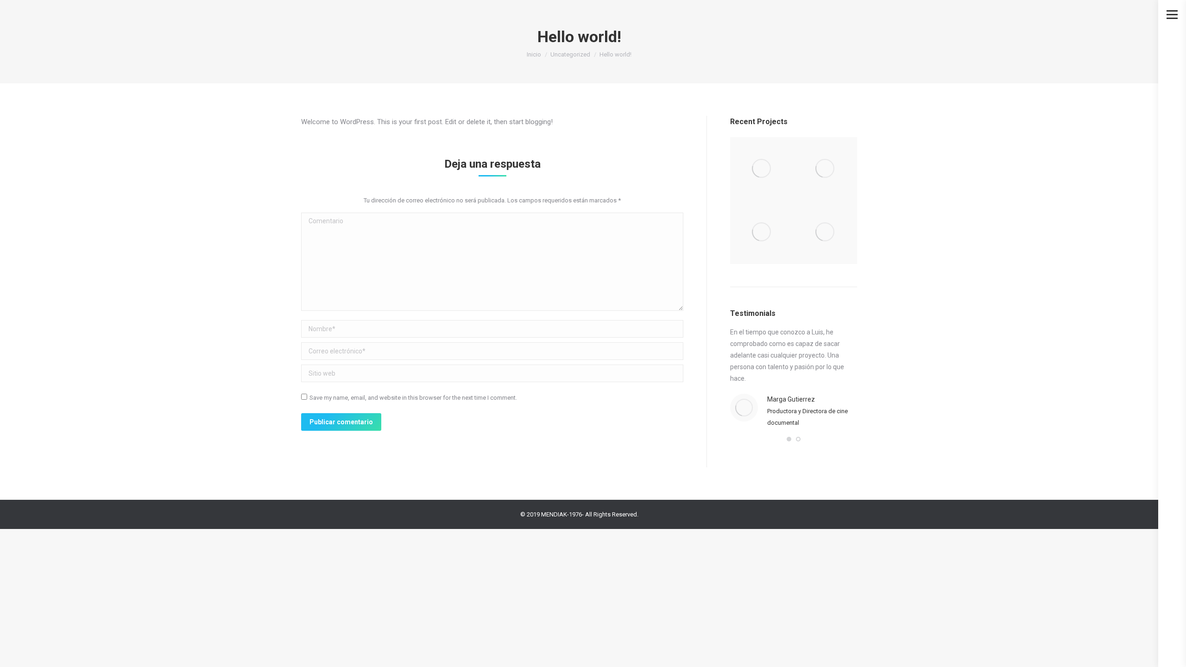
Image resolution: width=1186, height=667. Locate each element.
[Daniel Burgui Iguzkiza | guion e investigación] (762, 232)
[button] (789, 439)
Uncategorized (570, 54)
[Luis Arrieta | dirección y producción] (825, 169)
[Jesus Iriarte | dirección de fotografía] (762, 169)
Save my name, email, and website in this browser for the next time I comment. (413, 397)
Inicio (534, 54)
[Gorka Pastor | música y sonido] (825, 232)
